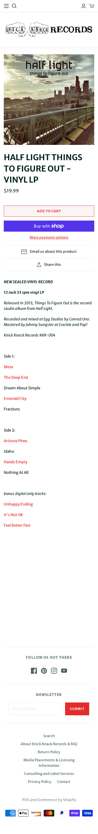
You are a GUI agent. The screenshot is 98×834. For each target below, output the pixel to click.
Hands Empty (15, 462)
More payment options (49, 237)
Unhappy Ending (18, 504)
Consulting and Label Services (49, 773)
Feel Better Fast (17, 525)
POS (25, 800)
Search (49, 736)
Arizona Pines (15, 440)
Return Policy (49, 752)
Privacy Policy (39, 781)
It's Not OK (13, 514)
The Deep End (16, 377)
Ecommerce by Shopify (56, 800)
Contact (63, 781)
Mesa (8, 366)
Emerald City (15, 398)
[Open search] (14, 6)
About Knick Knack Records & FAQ (49, 744)
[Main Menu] (6, 6)
